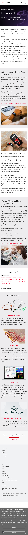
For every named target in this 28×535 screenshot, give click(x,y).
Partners (3, 488)
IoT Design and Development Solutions (12, 298)
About (3, 502)
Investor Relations (5, 506)
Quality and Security (6, 507)
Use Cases (4, 480)
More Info (14, 532)
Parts (3, 498)
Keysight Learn (5, 484)
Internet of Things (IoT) (8, 8)
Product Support (5, 493)
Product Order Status (6, 497)
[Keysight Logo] (7, 2)
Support (4, 491)
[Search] (21, 2)
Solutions (4, 482)
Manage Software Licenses (7, 495)
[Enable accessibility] (2, 532)
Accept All (13, 527)
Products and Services (6, 478)
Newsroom (4, 504)
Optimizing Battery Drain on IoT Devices (13, 300)
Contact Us (14, 469)
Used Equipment (5, 486)
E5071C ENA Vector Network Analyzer (12, 265)
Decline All (14, 530)
